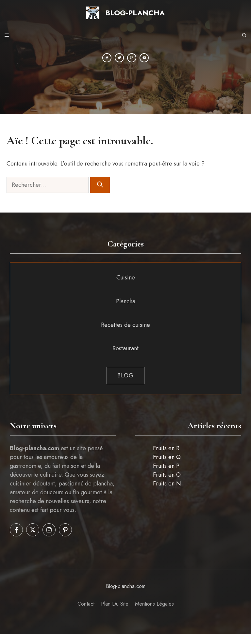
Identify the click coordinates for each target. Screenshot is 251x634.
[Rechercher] (100, 185)
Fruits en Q (167, 457)
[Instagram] (131, 57)
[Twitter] (119, 57)
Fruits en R (166, 448)
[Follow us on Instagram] (49, 529)
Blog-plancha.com (125, 586)
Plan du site (114, 604)
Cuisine (125, 277)
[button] (244, 35)
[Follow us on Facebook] (16, 529)
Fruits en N (167, 483)
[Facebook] (106, 57)
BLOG (125, 375)
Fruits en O (167, 474)
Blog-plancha (135, 13)
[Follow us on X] (32, 529)
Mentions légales (154, 604)
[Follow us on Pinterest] (65, 529)
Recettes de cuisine (125, 325)
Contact (85, 604)
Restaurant (125, 348)
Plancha (125, 301)
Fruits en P (166, 466)
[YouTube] (144, 57)
